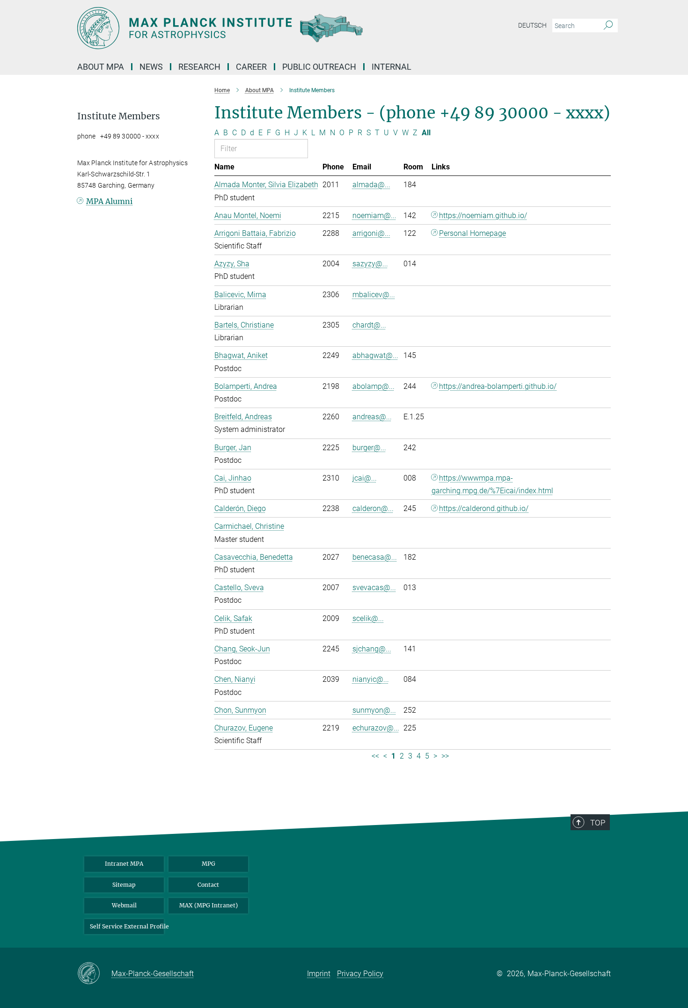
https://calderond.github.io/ (483, 508)
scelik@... (368, 618)
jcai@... (364, 478)
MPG (208, 863)
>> (445, 756)
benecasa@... (374, 557)
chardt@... (369, 325)
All (426, 132)
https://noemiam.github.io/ (483, 215)
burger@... (369, 447)
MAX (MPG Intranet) (208, 905)
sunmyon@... (374, 710)
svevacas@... (374, 587)
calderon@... (373, 508)
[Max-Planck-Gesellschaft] (94, 974)
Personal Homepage (472, 233)
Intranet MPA (124, 863)
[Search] (608, 25)
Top (597, 822)
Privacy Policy (360, 973)
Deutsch (532, 25)
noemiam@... (374, 215)
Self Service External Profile (127, 926)
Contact (208, 884)
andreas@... (372, 416)
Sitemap (124, 884)
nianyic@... (370, 679)
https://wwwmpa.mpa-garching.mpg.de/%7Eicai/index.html (492, 484)
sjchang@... (371, 648)
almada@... (371, 184)
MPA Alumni (109, 201)
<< (375, 756)
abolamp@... (373, 386)
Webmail (124, 905)
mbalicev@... (373, 294)
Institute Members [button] (118, 116)
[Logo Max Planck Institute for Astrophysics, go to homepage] (252, 28)
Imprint (318, 973)
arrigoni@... (371, 233)
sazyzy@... (370, 263)
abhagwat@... (375, 355)
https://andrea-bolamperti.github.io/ (497, 386)
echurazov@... (375, 727)
